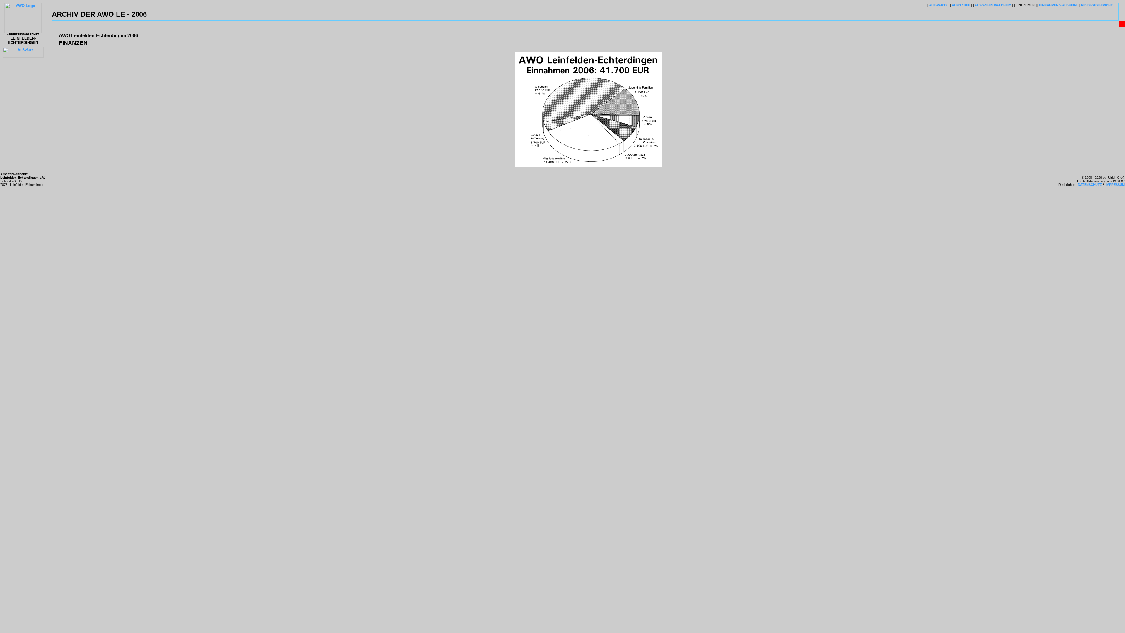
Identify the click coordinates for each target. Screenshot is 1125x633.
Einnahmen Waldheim (1058, 5)
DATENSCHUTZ (1090, 184)
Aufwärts (938, 5)
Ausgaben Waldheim (993, 5)
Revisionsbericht (1097, 5)
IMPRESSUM (1115, 184)
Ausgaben (961, 5)
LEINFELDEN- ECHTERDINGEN (23, 39)
